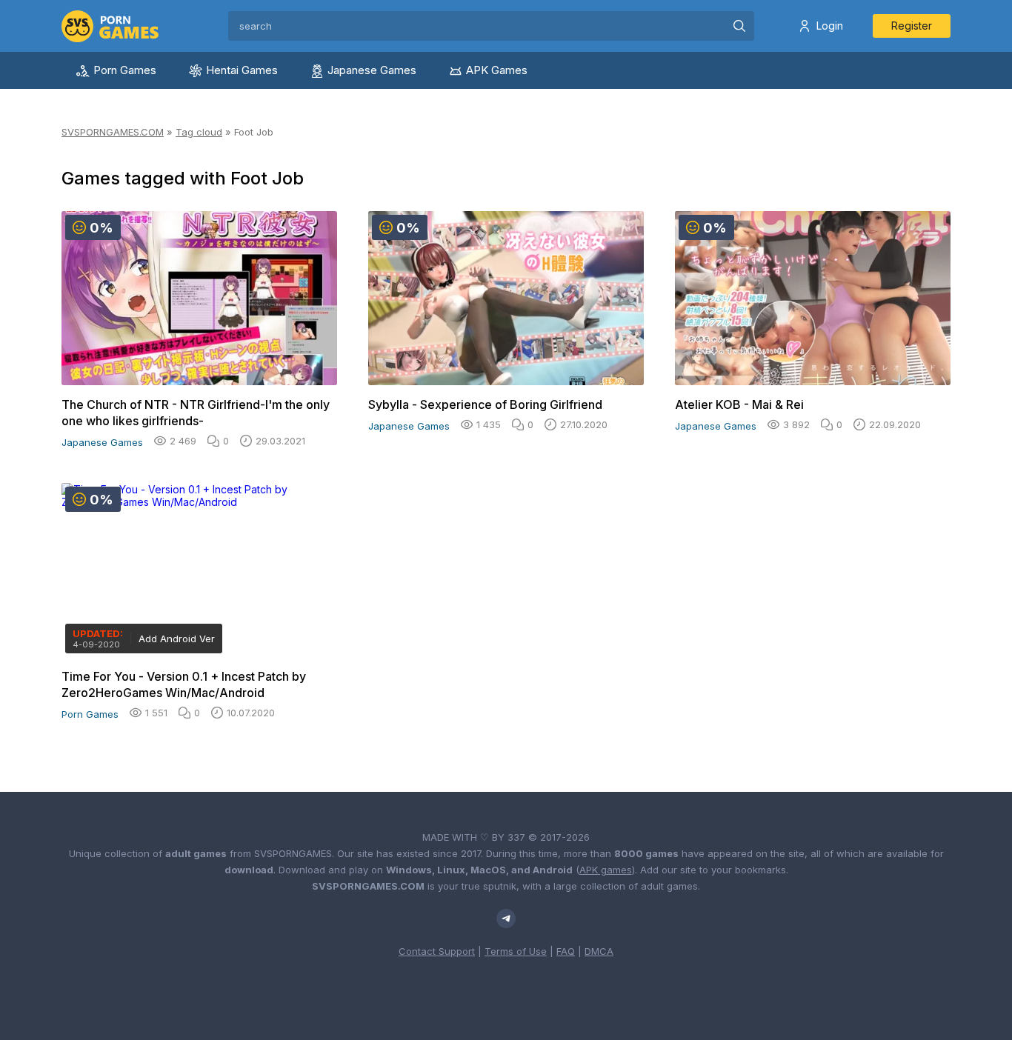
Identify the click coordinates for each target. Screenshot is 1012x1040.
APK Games (496, 70)
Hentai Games (242, 70)
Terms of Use (516, 951)
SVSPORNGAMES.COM (112, 132)
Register (911, 25)
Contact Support (437, 951)
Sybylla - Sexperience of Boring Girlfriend (485, 404)
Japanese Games (371, 70)
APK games (605, 870)
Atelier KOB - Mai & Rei (739, 404)
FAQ (565, 951)
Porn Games (124, 70)
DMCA (599, 951)
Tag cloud (199, 132)
